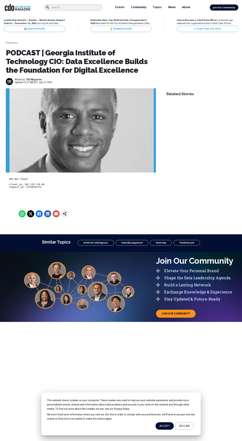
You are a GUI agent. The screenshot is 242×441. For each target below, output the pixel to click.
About (186, 7)
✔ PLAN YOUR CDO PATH (207, 29)
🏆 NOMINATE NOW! (121, 29)
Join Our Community (224, 7)
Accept (164, 426)
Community (138, 7)
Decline (184, 426)
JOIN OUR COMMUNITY (178, 314)
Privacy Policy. (122, 408)
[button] (96, 243)
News (172, 7)
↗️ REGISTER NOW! (34, 29)
